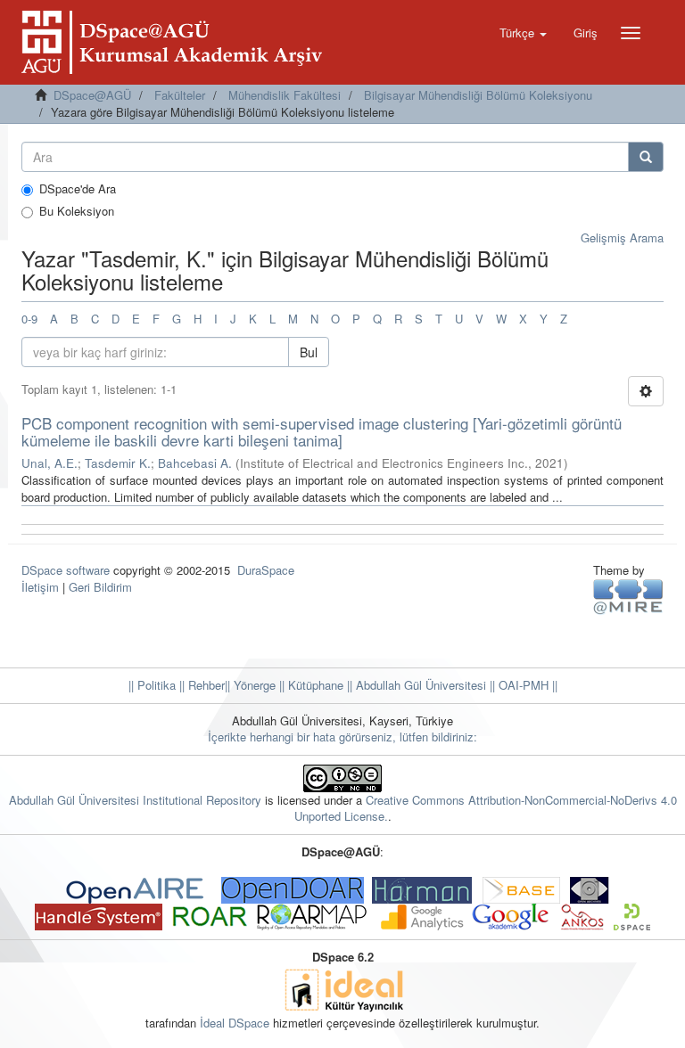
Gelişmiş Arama (622, 237)
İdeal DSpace (234, 1022)
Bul (309, 352)
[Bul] (646, 157)
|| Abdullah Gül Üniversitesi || (419, 684)
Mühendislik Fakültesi (284, 94)
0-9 (29, 318)
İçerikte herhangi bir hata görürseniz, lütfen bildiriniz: (342, 736)
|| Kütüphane (309, 684)
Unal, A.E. (49, 462)
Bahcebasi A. (195, 462)
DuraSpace (265, 569)
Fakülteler (179, 94)
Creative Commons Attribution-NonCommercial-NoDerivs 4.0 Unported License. (485, 808)
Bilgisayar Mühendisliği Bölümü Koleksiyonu (478, 94)
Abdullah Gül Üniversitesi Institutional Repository (135, 799)
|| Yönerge (250, 684)
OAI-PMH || (526, 684)
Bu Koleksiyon (76, 211)
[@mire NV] (628, 595)
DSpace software (65, 569)
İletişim (40, 586)
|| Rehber (200, 684)
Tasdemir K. (118, 462)
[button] (523, 33)
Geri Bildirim (100, 586)
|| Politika (152, 684)
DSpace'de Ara (77, 189)
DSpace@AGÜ (92, 94)
